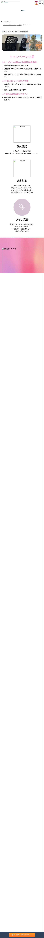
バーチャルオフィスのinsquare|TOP (12, 25)
